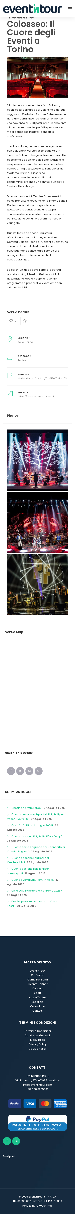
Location (37, 1002)
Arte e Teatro (37, 997)
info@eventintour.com (37, 1085)
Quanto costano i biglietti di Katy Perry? (36, 836)
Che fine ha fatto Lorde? (26, 808)
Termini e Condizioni (37, 1031)
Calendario (37, 1006)
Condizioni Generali (37, 1035)
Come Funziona (37, 979)
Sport (37, 993)
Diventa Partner (38, 984)
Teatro (22, 360)
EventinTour (37, 971)
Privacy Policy (37, 1044)
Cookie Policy (37, 1049)
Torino (29, 342)
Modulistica (37, 1040)
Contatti (37, 1011)
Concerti (37, 988)
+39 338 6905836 (37, 1089)
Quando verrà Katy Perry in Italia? (33, 880)
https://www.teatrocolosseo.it (36, 396)
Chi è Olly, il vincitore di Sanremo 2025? (36, 891)
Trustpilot (9, 1156)
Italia (21, 342)
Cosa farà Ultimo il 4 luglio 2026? (32, 825)
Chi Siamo (37, 975)
